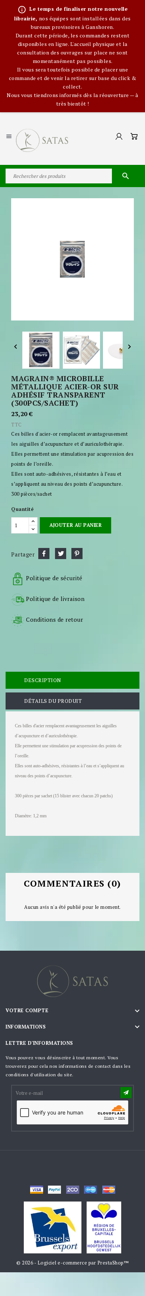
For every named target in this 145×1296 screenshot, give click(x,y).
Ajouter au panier (75, 525)
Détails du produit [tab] (53, 700)
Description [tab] (42, 680)
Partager (43, 553)
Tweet (60, 553)
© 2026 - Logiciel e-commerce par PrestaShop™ (72, 1262)
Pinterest (77, 553)
